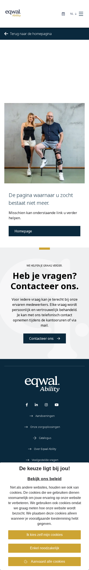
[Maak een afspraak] (63, 14)
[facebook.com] (27, 405)
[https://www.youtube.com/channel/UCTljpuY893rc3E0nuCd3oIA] (56, 405)
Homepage (23, 231)
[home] (10, 14)
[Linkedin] (36, 405)
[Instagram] (46, 405)
